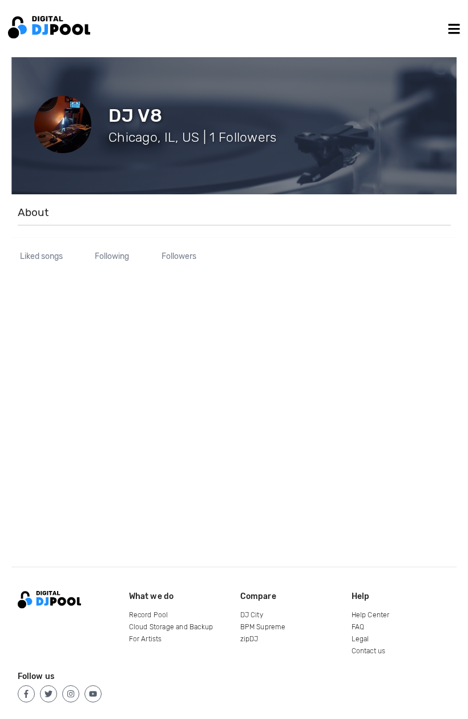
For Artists (145, 639)
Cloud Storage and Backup (171, 627)
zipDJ (249, 639)
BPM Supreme (263, 627)
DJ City (251, 615)
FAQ (358, 627)
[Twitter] (48, 693)
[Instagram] (70, 693)
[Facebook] (26, 693)
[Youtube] (93, 693)
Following (112, 256)
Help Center (371, 615)
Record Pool (148, 615)
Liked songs (41, 256)
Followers (179, 256)
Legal (360, 639)
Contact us (369, 651)
